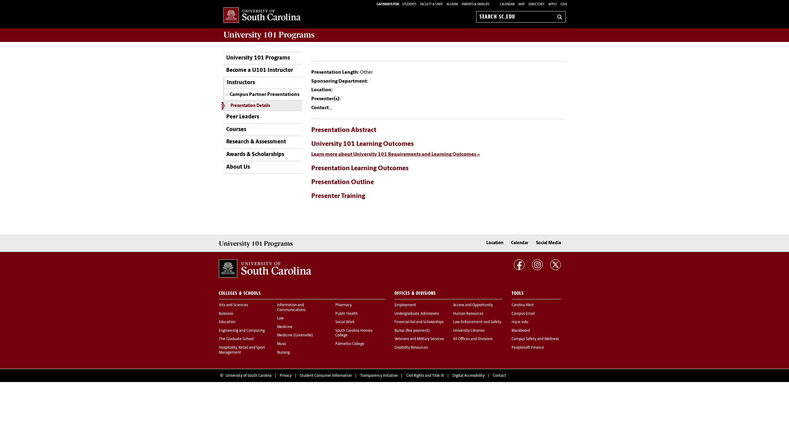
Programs (268, 34)
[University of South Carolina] (265, 268)
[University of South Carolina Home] (261, 15)
